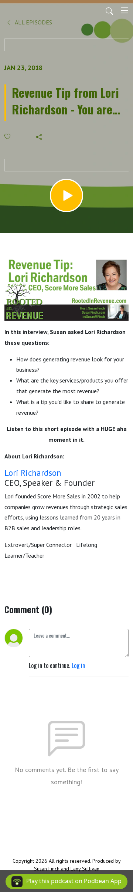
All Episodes (33, 22)
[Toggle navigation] (124, 10)
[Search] (109, 10)
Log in (78, 665)
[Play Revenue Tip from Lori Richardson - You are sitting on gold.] (66, 195)
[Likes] (8, 136)
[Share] (39, 137)
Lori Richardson (32, 472)
